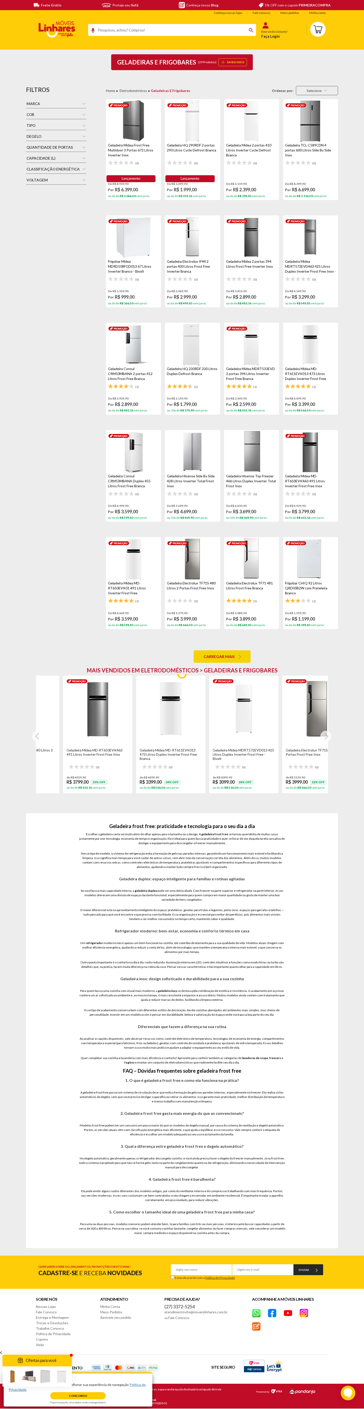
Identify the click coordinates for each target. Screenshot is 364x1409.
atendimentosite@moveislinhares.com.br (196, 1312)
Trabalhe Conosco (50, 1328)
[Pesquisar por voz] (91, 31)
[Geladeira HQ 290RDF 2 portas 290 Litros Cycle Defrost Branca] (192, 121)
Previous (37, 736)
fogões (129, 1062)
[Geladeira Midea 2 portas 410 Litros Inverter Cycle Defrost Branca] (251, 121)
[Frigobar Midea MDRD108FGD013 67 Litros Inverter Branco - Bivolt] (133, 237)
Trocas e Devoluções (52, 1323)
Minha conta (317, 13)
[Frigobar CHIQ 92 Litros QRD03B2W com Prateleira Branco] (310, 559)
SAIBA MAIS (235, 62)
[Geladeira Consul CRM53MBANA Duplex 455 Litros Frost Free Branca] (133, 452)
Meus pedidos (289, 13)
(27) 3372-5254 (179, 1306)
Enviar (304, 1270)
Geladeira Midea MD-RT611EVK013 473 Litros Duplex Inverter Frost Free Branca (143, 754)
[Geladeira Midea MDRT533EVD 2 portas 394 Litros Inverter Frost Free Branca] (251, 344)
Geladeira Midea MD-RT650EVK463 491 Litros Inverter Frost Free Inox (70, 752)
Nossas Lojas (46, 1306)
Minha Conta (110, 1306)
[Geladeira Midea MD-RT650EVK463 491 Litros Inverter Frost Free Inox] (310, 452)
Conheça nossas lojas (228, 13)
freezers (275, 1058)
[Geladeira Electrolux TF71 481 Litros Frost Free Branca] (251, 559)
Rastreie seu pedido (115, 1317)
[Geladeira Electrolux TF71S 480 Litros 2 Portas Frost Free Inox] (192, 559)
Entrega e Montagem (52, 1317)
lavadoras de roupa (255, 1058)
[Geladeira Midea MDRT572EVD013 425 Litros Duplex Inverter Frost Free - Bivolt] (218, 708)
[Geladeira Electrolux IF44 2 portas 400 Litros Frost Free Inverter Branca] (192, 237)
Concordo (78, 1396)
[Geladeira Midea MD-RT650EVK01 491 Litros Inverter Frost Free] (133, 559)
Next (326, 736)
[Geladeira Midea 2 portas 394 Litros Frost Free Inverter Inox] (251, 237)
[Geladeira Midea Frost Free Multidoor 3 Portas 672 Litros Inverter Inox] (133, 121)
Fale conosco (261, 13)
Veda (40, 1345)
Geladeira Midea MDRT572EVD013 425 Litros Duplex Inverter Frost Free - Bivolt (218, 754)
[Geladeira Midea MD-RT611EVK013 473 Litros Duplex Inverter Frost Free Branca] (310, 344)
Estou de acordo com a (205, 1278)
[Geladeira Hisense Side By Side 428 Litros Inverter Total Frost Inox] (192, 452)
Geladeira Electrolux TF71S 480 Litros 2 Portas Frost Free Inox (291, 752)
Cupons (42, 1339)
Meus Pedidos (111, 1312)
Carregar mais (219, 656)
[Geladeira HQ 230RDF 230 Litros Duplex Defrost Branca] (192, 344)
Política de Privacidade (220, 1278)
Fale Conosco (46, 1312)
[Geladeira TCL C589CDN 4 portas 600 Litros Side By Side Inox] (310, 121)
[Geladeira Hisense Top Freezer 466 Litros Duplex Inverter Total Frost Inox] (251, 452)
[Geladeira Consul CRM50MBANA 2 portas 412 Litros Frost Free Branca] (133, 344)
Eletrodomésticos (133, 90)
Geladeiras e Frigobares (170, 90)
